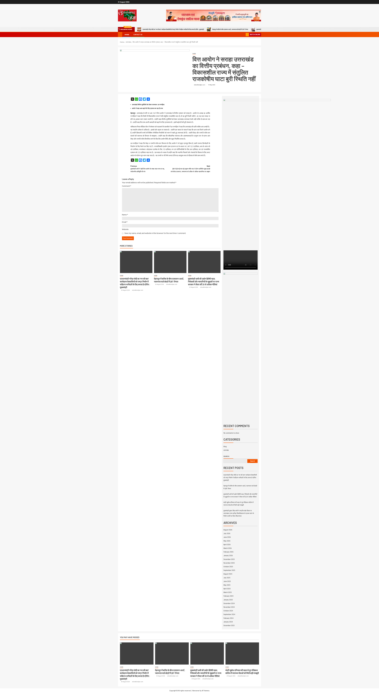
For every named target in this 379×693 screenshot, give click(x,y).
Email (124, 222)
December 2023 (229, 625)
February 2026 (228, 552)
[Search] (244, 35)
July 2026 (226, 533)
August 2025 (227, 574)
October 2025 (228, 567)
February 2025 (228, 596)
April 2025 (227, 589)
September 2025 (229, 570)
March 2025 (227, 592)
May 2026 (226, 541)
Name (125, 215)
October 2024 (228, 611)
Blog (225, 446)
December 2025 (229, 559)
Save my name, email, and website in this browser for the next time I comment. (155, 233)
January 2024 (228, 622)
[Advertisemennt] (213, 15)
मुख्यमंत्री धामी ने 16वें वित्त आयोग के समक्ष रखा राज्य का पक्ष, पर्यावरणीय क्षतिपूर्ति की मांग (147, 168)
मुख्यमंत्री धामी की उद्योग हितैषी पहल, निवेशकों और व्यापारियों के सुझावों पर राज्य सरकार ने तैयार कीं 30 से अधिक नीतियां (203, 281)
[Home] (120, 34)
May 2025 (226, 585)
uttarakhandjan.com (199, 85)
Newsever (195, 691)
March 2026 (227, 548)
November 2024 (229, 607)
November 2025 (229, 563)
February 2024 (228, 618)
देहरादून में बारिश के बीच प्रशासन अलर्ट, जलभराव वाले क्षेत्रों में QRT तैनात (230, 29)
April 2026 (227, 545)
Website (125, 229)
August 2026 (227, 530)
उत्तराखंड (127, 34)
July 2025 (226, 578)
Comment (126, 186)
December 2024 (229, 603)
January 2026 (228, 555)
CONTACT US (137, 34)
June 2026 (227, 537)
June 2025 (227, 581)
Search (226, 456)
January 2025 (228, 600)
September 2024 (229, 614)
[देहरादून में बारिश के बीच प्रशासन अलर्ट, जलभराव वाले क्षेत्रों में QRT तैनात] (170, 262)
